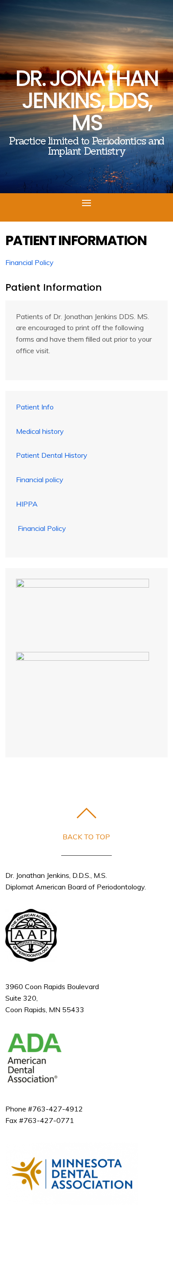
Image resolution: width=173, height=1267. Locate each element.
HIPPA (27, 503)
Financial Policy (42, 528)
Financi (16, 262)
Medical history (40, 431)
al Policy (41, 262)
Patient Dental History (51, 455)
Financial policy (39, 479)
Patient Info (35, 406)
